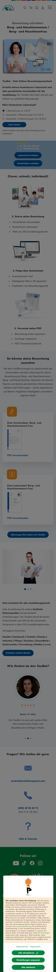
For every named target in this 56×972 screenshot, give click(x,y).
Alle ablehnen (28, 967)
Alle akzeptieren (26, 952)
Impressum (35, 946)
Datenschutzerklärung (22, 927)
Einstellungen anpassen (28, 960)
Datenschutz (22, 946)
